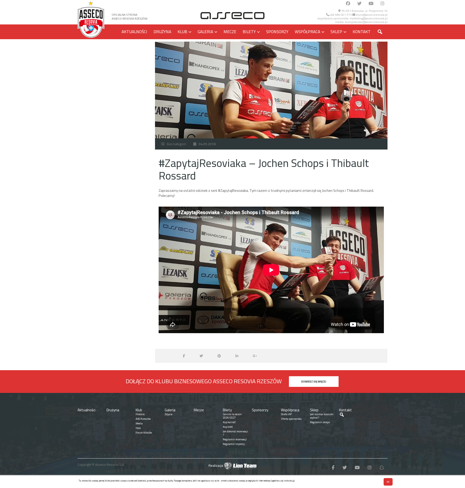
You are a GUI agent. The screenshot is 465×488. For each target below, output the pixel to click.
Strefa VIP (286, 414)
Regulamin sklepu (320, 422)
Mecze (230, 32)
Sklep (336, 32)
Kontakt (362, 32)
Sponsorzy (277, 32)
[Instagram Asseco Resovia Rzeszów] (382, 4)
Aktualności (134, 32)
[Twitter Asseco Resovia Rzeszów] (359, 4)
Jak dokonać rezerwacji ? (235, 433)
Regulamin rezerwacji (235, 439)
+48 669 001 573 (340, 14)
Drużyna (162, 32)
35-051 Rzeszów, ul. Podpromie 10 (364, 11)
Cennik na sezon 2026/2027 (232, 416)
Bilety (249, 32)
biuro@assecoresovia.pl (371, 14)
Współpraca (307, 32)
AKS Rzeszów (143, 418)
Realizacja (216, 465)
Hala (138, 428)
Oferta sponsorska (291, 418)
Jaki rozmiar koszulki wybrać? (321, 416)
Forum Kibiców (144, 432)
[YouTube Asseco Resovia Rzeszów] (371, 4)
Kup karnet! (229, 422)
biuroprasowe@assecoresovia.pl (366, 22)
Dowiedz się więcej (313, 381)
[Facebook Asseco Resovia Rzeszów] (348, 4)
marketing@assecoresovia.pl (369, 18)
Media (139, 423)
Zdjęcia (168, 414)
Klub (182, 32)
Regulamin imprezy (234, 444)
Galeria (205, 32)
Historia (140, 414)
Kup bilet (228, 426)
